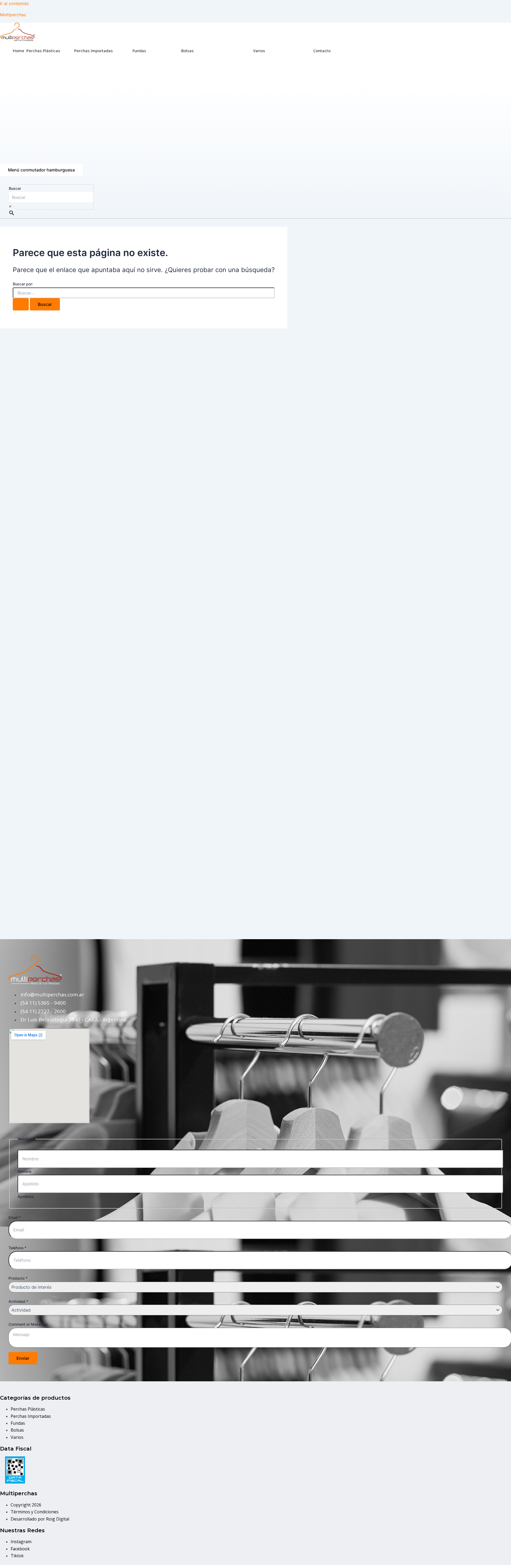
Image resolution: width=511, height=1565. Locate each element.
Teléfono (17, 1248)
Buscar (15, 188)
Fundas (139, 50)
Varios (259, 50)
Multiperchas (13, 14)
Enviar (23, 1358)
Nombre (24, 1171)
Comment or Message (28, 1324)
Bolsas (187, 50)
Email (14, 1217)
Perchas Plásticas (43, 50)
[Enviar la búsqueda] (21, 304)
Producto (18, 1278)
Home (18, 50)
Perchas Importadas (93, 50)
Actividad (18, 1301)
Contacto (322, 50)
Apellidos (26, 1196)
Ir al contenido (14, 3)
